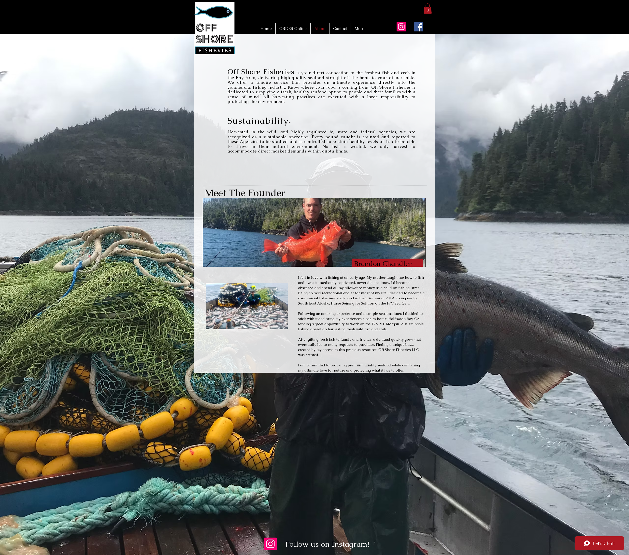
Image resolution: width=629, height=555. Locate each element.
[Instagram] (401, 26)
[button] (427, 8)
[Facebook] (418, 26)
